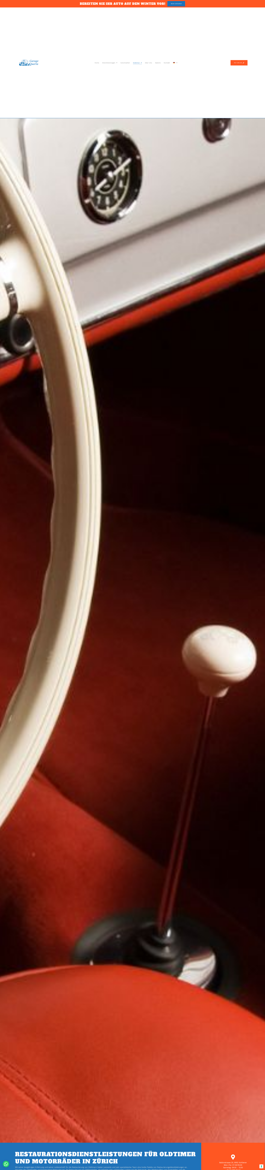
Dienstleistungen (108, 63)
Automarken (125, 63)
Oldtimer (136, 63)
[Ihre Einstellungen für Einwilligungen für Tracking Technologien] (261, 1166)
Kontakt (167, 63)
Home (97, 63)
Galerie (158, 63)
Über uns (148, 63)
